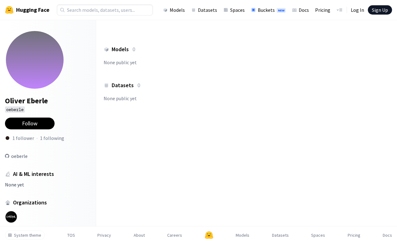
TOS (71, 235)
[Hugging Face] (209, 235)
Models (177, 10)
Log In (357, 10)
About (139, 235)
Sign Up (380, 10)
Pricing (322, 10)
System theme (27, 235)
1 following (52, 138)
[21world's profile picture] (7, 138)
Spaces (237, 10)
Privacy (104, 235)
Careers (174, 235)
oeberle (19, 156)
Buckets (271, 10)
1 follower (23, 138)
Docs (304, 10)
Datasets (207, 10)
